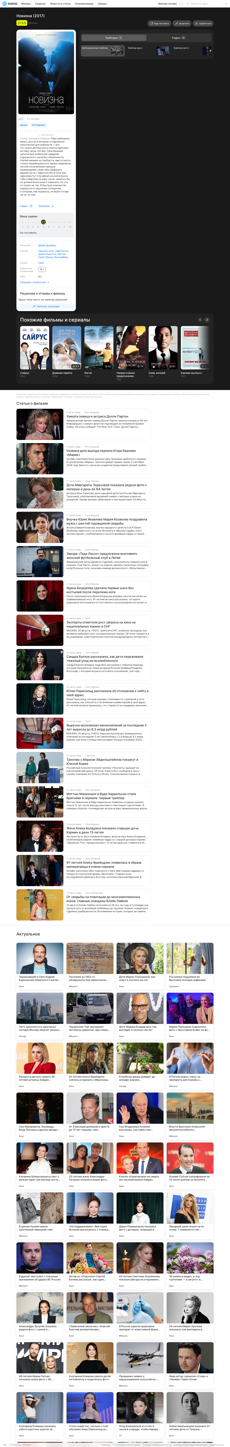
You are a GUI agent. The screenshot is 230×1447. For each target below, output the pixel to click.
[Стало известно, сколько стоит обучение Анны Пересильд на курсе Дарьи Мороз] (89, 1415)
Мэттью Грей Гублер (52, 256)
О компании (14, 1445)
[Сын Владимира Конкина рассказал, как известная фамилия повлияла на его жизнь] (140, 1116)
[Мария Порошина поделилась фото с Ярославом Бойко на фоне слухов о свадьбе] (190, 1016)
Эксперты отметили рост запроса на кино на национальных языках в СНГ (100, 624)
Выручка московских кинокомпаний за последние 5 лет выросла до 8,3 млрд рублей (106, 727)
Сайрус (24, 372)
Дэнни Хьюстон (47, 254)
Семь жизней (157, 372)
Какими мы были (191, 372)
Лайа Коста (61, 250)
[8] (59, 226)
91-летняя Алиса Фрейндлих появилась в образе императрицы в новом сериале (104, 865)
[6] (49, 226)
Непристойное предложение (126, 374)
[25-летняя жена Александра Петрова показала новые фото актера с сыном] (89, 1165)
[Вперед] (207, 320)
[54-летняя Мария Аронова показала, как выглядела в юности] (190, 1315)
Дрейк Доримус (47, 245)
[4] (39, 226)
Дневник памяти (62, 372)
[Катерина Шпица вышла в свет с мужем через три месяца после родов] (39, 1165)
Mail (5, 1445)
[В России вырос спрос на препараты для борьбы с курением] (190, 1066)
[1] (23, 226)
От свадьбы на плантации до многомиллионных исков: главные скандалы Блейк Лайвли (103, 899)
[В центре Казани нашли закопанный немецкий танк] (39, 1215)
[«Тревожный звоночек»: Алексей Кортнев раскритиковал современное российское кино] (89, 1315)
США (41, 262)
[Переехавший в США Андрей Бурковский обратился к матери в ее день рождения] (39, 966)
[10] (70, 226)
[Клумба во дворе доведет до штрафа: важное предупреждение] (140, 1066)
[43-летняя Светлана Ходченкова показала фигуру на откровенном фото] (140, 1265)
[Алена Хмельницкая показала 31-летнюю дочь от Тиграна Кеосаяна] (190, 1415)
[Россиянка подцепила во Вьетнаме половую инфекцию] (190, 966)
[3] (33, 226)
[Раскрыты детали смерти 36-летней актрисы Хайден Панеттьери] (39, 1066)
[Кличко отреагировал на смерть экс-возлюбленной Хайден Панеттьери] (140, 1165)
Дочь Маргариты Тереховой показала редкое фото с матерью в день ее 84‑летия (106, 487)
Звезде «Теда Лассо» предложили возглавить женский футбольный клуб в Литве (101, 556)
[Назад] (200, 320)
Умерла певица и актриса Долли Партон (97, 416)
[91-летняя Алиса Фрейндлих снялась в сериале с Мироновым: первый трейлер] (89, 1066)
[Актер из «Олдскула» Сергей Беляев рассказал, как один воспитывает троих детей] (89, 1265)
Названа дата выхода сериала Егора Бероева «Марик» (101, 453)
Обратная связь (217, 1445)
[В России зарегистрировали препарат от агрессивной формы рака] (140, 1315)
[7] (54, 226)
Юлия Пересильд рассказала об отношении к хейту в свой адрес (107, 693)
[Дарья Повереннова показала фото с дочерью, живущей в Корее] (140, 1215)
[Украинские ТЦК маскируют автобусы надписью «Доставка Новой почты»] (89, 1016)
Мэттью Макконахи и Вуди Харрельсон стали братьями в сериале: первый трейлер (101, 796)
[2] (28, 226)
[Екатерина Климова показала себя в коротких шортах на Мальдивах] (39, 1415)
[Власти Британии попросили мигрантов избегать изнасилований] (190, 1116)
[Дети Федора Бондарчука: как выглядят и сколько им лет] (140, 1016)
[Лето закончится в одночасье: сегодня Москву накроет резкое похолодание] (39, 1016)
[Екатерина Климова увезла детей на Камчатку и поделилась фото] (89, 1365)
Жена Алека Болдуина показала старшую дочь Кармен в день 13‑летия (102, 830)
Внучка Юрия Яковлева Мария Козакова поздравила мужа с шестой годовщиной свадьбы (106, 521)
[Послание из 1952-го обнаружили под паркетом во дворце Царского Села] (89, 966)
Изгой (88, 372)
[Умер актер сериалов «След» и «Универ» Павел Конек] (190, 1365)
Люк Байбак (60, 257)
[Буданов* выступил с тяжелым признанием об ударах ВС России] (39, 1265)
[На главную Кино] (12, 3)
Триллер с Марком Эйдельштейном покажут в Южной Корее (102, 762)
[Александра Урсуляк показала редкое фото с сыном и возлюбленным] (39, 1315)
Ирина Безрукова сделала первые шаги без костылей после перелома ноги (100, 590)
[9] (65, 226)
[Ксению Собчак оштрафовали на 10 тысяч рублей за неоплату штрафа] (190, 1165)
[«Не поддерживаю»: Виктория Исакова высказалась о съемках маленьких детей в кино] (89, 1215)
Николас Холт (46, 250)
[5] (44, 226)
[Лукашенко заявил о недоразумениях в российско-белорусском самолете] (140, 1365)
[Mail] (5, 3)
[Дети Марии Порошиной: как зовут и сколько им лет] (140, 966)
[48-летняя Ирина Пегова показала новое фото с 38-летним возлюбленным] (39, 1365)
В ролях (24, 251)
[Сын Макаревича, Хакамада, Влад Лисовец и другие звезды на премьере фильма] (39, 1116)
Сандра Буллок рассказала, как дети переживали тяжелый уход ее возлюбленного (104, 659)
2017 (21, 118)
